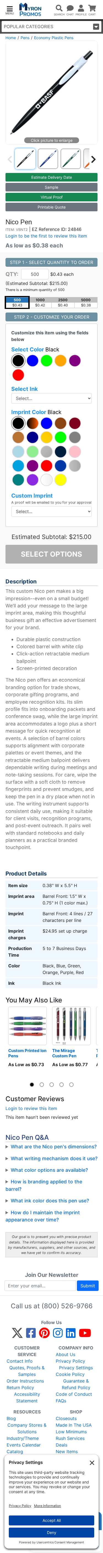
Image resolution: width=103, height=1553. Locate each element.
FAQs (61, 1400)
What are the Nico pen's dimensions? (54, 1146)
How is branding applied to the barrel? (43, 1185)
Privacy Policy (70, 1361)
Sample (51, 187)
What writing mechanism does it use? (54, 1158)
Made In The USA (74, 1425)
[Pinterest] (44, 1335)
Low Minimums (71, 1431)
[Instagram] (57, 1335)
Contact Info (20, 1361)
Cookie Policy (70, 1374)
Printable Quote (52, 207)
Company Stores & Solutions (26, 1428)
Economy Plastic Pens (53, 37)
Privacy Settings (76, 1367)
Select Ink (24, 389)
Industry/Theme (23, 1438)
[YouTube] (85, 1335)
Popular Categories (28, 26)
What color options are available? (49, 1170)
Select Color (35, 349)
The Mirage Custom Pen (64, 1053)
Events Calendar (24, 1445)
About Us (65, 1354)
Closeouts (66, 1418)
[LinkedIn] (70, 1335)
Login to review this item (31, 1108)
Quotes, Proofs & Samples (26, 1371)
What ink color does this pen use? (50, 1201)
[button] (9, 10)
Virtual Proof (52, 197)
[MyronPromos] (30, 9)
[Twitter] (17, 1335)
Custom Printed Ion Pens (27, 1053)
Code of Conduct (74, 1394)
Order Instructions (25, 1381)
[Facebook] (30, 1335)
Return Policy (20, 1387)
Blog (11, 1418)
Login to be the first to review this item (46, 236)
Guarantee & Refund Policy (76, 1384)
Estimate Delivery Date (51, 177)
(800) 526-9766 (67, 1306)
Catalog (15, 1451)
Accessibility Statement (27, 1397)
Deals (61, 1445)
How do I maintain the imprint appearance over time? (42, 1216)
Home (10, 37)
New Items (67, 1451)
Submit (87, 1285)
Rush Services (70, 1438)
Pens (25, 37)
